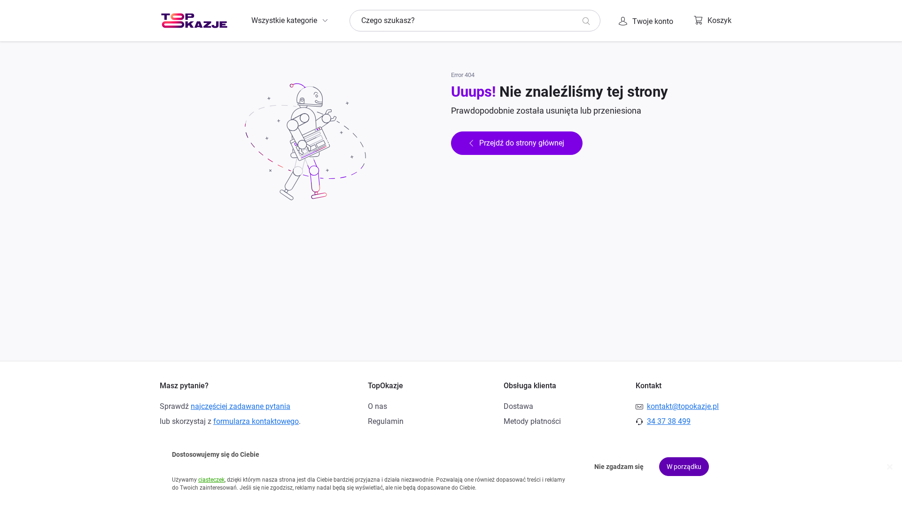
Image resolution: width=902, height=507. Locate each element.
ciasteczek (211, 479)
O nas (377, 406)
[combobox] (475, 20)
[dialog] (451, 467)
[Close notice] (889, 467)
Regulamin (386, 421)
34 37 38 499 (669, 421)
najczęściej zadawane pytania (240, 406)
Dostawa (518, 406)
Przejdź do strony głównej (521, 142)
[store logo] (194, 20)
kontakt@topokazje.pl (683, 406)
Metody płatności (532, 421)
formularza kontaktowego (256, 421)
